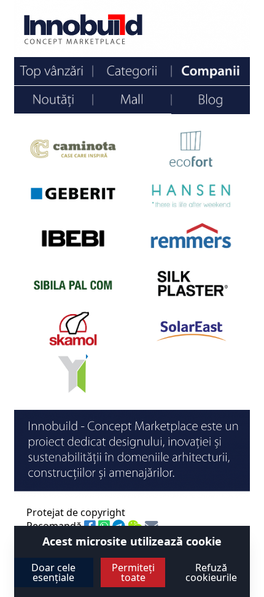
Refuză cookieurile (211, 572)
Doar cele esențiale (53, 572)
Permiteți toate (133, 572)
